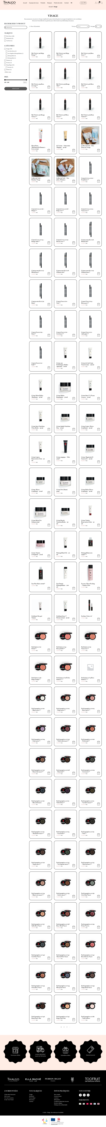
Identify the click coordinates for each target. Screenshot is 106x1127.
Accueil (25, 3)
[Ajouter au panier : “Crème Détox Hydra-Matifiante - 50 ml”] (48, 398)
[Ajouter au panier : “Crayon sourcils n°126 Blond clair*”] (98, 242)
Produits (43, 3)
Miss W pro (31, 1099)
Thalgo (31, 1094)
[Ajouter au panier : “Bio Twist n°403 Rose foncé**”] (98, 56)
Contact (66, 3)
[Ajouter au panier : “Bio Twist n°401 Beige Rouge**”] (48, 56)
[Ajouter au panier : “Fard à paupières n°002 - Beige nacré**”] (73, 711)
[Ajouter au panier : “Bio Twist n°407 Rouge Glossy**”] (48, 117)
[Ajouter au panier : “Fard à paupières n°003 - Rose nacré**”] (98, 711)
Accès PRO (83, 3)
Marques (49, 3)
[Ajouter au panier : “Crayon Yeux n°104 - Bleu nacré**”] (98, 304)
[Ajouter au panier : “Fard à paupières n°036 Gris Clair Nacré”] (98, 896)
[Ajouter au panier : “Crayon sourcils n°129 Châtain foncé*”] (98, 273)
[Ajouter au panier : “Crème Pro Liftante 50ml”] (73, 492)
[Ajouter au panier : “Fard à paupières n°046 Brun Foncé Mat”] (48, 1019)
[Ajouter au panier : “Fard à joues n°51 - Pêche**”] (48, 649)
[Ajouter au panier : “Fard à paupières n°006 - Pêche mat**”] (98, 742)
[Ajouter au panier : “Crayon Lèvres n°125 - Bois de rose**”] (73, 242)
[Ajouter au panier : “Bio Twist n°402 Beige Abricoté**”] (73, 56)
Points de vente (58, 3)
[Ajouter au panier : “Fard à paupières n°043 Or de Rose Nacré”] (48, 988)
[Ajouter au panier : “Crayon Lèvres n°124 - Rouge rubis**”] (48, 242)
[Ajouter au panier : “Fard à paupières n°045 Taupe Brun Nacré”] (98, 988)
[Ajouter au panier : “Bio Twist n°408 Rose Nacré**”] (73, 117)
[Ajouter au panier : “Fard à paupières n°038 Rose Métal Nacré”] (73, 927)
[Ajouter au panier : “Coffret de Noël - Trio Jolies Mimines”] (73, 181)
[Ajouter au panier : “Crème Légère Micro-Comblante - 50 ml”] (98, 429)
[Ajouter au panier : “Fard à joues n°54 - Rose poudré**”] (73, 649)
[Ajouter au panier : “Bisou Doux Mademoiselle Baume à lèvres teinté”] (48, 150)
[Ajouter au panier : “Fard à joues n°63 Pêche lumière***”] (73, 680)
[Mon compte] (96, 3)
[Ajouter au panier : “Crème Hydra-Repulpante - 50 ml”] (73, 398)
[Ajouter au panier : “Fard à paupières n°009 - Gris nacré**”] (98, 773)
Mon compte (57, 1094)
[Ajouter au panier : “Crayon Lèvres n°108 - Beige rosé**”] (73, 212)
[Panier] (99, 3)
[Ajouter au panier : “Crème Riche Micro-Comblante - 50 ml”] (98, 492)
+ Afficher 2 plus (7, 72)
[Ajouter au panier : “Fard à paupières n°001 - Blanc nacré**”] (48, 711)
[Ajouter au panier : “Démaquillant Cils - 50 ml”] (73, 555)
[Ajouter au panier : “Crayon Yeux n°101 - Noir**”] (73, 304)
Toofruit (31, 1101)
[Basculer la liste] (88, 26)
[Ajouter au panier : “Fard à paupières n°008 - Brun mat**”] (73, 773)
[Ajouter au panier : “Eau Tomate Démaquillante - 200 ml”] (73, 588)
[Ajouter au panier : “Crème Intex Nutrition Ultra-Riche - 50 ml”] (48, 429)
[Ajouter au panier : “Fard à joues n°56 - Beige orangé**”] (48, 680)
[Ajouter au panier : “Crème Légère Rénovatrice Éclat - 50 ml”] (48, 461)
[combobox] (82, 26)
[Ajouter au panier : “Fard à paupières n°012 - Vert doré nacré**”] (98, 804)
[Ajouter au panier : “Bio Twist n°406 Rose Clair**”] (98, 87)
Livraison (56, 1098)
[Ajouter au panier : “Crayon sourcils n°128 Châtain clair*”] (73, 273)
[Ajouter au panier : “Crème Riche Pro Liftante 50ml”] (48, 525)
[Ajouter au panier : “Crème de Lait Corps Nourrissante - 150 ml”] (98, 367)
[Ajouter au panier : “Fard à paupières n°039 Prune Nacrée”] (98, 927)
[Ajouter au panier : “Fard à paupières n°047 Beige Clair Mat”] (73, 1019)
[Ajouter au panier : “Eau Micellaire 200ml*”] (48, 588)
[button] (15, 36)
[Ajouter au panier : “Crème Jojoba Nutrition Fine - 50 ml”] (73, 429)
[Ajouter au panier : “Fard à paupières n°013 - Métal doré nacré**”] (48, 834)
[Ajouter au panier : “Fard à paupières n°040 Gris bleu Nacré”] (48, 958)
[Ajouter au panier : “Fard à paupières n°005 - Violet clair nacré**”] (73, 742)
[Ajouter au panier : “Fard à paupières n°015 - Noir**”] (98, 834)
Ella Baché (31, 1096)
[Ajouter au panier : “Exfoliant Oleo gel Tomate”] (48, 619)
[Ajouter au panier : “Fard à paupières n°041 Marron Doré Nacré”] (73, 958)
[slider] (4, 79)
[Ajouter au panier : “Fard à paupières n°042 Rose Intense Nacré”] (98, 958)
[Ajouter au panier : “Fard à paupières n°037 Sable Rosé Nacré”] (48, 927)
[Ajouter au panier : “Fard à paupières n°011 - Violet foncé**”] (73, 804)
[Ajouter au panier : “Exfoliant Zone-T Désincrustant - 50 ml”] (73, 619)
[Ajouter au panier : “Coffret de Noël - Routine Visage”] (48, 181)
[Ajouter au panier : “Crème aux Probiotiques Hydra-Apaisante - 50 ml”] (73, 367)
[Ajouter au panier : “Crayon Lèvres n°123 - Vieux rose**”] (98, 212)
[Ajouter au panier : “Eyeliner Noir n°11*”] (98, 619)
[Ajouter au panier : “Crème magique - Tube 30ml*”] (73, 461)
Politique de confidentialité (60, 1105)
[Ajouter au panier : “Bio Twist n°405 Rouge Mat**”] (73, 87)
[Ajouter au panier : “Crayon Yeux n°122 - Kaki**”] (48, 367)
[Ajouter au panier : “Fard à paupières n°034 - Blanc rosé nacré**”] (48, 896)
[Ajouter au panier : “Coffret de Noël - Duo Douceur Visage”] (98, 150)
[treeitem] (15, 36)
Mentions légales (58, 1103)
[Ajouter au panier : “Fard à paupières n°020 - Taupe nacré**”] (48, 865)
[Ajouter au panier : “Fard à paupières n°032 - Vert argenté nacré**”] (73, 865)
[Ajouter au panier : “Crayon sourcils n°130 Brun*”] (48, 304)
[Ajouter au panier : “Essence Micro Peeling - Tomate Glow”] (98, 588)
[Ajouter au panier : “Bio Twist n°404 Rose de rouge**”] (48, 87)
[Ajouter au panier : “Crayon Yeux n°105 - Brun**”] (48, 335)
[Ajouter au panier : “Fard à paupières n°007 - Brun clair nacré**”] (48, 773)
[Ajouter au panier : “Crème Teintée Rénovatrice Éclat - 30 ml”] (98, 525)
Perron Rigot (32, 1098)
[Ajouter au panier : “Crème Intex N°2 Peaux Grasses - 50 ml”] (98, 398)
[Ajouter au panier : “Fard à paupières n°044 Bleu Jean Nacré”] (73, 988)
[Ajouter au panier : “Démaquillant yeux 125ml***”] (98, 555)
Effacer (25, 82)
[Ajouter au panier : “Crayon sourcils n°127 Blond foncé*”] (48, 273)
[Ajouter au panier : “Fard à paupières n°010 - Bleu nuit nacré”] (48, 804)
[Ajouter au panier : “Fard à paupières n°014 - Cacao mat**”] (73, 834)
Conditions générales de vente (61, 1101)
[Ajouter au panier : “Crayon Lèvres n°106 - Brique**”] (48, 212)
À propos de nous (34, 3)
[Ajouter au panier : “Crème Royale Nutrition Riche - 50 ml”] (73, 525)
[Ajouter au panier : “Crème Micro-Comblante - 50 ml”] (48, 492)
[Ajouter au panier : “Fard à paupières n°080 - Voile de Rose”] (98, 1019)
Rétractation (57, 1099)
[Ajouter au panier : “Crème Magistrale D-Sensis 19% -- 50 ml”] (98, 461)
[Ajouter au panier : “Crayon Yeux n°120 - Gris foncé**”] (73, 335)
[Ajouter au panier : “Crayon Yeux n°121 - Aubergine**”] (98, 335)
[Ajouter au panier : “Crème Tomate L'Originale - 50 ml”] (48, 555)
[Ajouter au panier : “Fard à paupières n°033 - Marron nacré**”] (98, 865)
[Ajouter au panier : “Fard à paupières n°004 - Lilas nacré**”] (48, 742)
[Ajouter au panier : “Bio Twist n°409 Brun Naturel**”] (98, 117)
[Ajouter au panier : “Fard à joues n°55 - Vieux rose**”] (98, 649)
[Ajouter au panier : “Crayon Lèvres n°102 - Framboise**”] (98, 181)
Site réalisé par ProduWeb (57, 1112)
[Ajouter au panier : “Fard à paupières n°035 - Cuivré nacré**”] (73, 896)
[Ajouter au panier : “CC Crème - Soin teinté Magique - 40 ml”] (73, 150)
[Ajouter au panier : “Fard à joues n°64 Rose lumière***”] (98, 680)
